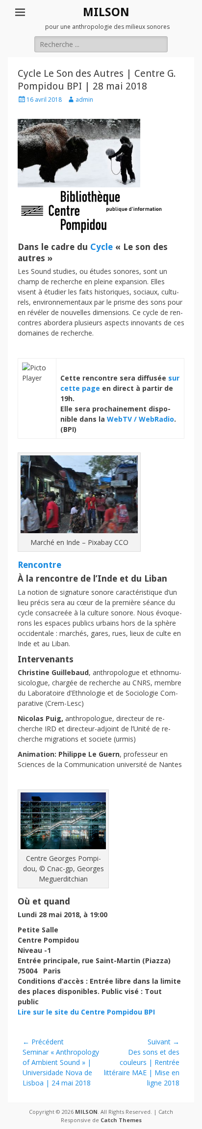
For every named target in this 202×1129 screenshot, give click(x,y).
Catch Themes (121, 1120)
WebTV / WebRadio (140, 419)
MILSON (106, 12)
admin (84, 99)
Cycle (101, 247)
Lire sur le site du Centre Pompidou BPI (86, 1011)
